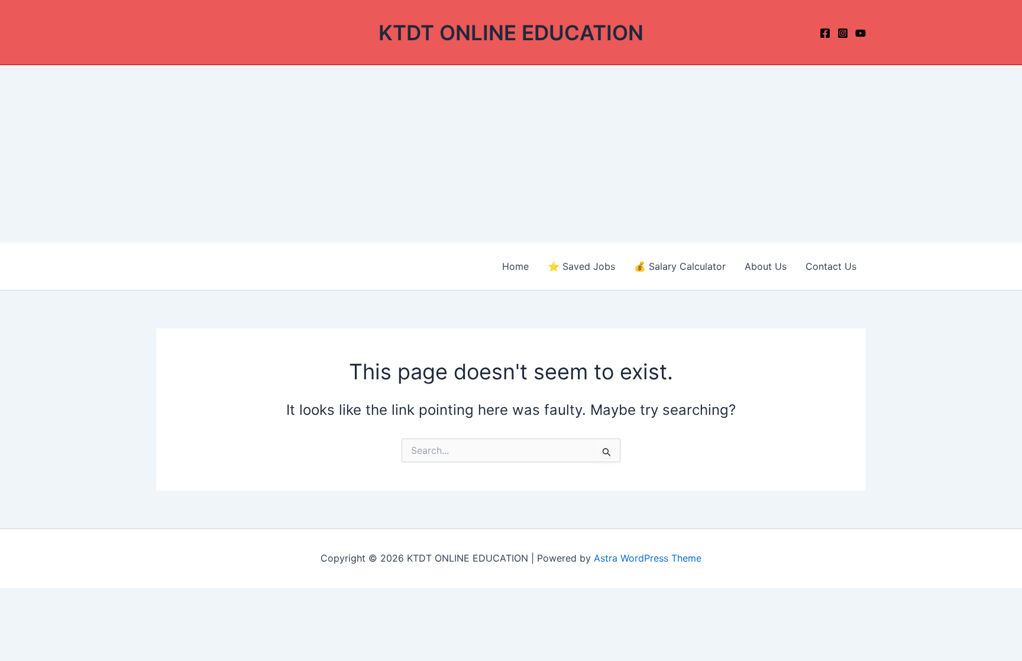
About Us (766, 266)
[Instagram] (842, 33)
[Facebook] (825, 33)
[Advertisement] (511, 154)
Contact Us (831, 266)
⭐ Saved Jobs (581, 266)
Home (515, 266)
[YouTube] (860, 33)
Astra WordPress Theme (647, 558)
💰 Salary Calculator (680, 266)
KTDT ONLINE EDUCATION (511, 32)
